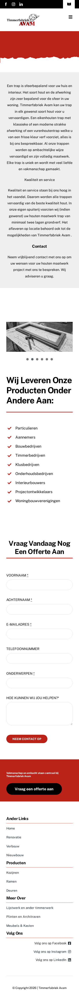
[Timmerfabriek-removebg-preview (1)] (23, 15)
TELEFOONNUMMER (22, 649)
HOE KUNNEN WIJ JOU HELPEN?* (32, 698)
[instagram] (13, 4)
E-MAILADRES (18, 624)
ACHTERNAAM (19, 600)
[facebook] (6, 4)
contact (42, 257)
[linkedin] (21, 4)
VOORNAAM (17, 575)
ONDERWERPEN (20, 674)
